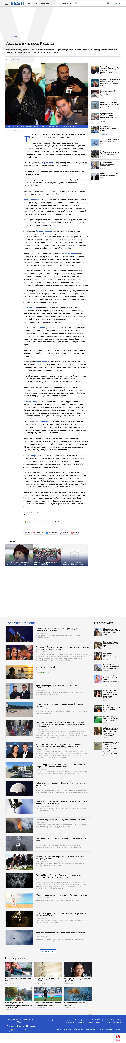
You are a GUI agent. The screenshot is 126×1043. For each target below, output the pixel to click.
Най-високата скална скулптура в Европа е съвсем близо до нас (111, 666)
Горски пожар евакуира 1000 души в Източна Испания (60, 820)
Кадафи (27, 515)
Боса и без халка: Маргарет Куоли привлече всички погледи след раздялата (110, 694)
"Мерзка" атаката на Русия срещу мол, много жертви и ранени (109, 153)
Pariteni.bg (98, 1023)
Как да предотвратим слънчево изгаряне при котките (111, 644)
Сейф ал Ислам (47, 163)
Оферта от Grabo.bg (41, 669)
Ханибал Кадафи (44, 328)
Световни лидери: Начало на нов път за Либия (45, 563)
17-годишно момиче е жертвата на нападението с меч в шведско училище (61, 857)
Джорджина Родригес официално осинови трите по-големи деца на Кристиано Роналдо (62, 648)
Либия (46, 515)
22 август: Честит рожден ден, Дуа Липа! (77, 979)
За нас (59, 1029)
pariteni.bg (103, 121)
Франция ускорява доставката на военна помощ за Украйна (58, 686)
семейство (37, 515)
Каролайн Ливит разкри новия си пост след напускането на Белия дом (110, 82)
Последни (32, 3)
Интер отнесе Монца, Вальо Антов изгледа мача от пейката (111, 707)
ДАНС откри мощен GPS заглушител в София (109, 140)
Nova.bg (86, 1020)
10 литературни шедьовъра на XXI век (18, 979)
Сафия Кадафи (29, 455)
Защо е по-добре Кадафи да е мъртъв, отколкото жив (18, 563)
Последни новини (20, 622)
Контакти (118, 1029)
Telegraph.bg (117, 1023)
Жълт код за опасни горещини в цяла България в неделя (61, 895)
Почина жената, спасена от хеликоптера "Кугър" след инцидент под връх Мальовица (110, 105)
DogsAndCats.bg (97, 1020)
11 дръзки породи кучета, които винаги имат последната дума (111, 631)
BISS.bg (118, 1020)
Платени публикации (105, 1029)
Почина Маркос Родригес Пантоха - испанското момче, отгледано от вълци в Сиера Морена (60, 876)
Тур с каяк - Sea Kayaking (47, 667)
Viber (28, 533)
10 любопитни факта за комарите (74, 1004)
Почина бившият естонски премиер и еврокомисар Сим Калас (61, 839)
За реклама (67, 1029)
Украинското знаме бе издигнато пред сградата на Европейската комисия (58, 629)
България (45, 3)
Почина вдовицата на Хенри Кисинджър (109, 174)
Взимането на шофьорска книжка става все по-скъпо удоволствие (108, 129)
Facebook (65, 533)
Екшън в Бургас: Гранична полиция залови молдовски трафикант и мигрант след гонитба (60, 765)
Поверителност (91, 1029)
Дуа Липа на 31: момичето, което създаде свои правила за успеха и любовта (111, 679)
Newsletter (39, 533)
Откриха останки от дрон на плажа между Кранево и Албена (59, 705)
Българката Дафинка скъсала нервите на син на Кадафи (73, 563)
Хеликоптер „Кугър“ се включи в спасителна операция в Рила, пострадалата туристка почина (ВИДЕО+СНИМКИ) (111, 748)
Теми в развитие (11, 37)
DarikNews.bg (77, 1020)
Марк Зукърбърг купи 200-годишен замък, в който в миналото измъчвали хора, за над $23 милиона (59, 745)
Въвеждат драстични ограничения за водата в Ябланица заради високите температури (61, 802)
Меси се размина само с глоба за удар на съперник (47, 1004)
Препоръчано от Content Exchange (80, 1014)
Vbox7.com (58, 1020)
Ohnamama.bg (70, 1023)
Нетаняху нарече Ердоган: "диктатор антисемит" (108, 164)
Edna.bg (107, 1023)
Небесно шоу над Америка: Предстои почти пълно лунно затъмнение (61, 784)
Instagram (76, 533)
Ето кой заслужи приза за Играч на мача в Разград (110, 718)
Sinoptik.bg (80, 1023)
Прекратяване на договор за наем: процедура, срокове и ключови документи (108, 116)
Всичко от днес (48, 951)
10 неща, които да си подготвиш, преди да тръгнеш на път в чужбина (18, 1005)
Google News (52, 533)
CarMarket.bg (109, 1020)
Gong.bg (67, 1020)
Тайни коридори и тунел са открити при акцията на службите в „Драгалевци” (110, 731)
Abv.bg (50, 1020)
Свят (55, 3)
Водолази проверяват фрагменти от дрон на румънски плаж (60, 933)
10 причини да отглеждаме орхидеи (46, 979)
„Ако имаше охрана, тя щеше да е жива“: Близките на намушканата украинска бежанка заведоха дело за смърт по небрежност (62, 724)
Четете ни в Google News (22, 1030)
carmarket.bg (103, 134)
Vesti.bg (17, 3)
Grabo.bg (90, 1023)
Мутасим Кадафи (43, 231)
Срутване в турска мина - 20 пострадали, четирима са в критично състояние (61, 914)
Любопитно (67, 3)
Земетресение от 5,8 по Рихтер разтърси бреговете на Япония (109, 93)
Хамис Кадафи (70, 254)
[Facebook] (121, 1031)
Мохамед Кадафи (30, 401)
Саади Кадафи (42, 362)
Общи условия (79, 1029)
